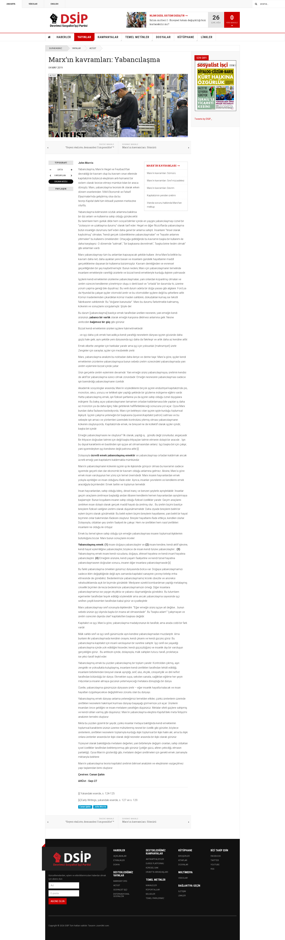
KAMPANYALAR (108, 37)
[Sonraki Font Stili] (71, 175)
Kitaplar (182, 860)
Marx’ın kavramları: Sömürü (161, 173)
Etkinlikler (119, 860)
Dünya (116, 864)
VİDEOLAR (33, 4)
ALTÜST (92, 48)
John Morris (100, 807)
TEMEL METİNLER (137, 37)
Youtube (215, 864)
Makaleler (151, 885)
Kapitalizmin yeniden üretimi (161, 195)
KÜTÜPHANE (185, 37)
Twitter (215, 860)
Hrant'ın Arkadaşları (157, 872)
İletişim (182, 891)
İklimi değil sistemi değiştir (167, 15)
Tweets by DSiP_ (203, 119)
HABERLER (64, 37)
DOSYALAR (163, 37)
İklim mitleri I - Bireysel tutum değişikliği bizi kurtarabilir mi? (178, 22)
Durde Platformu (155, 863)
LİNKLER (206, 37)
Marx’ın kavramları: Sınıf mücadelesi (165, 180)
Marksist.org (120, 881)
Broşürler (184, 856)
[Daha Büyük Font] (71, 170)
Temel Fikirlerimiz (155, 898)
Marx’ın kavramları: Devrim (160, 188)
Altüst (116, 885)
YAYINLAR (84, 37)
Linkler (182, 895)
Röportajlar (153, 890)
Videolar (183, 878)
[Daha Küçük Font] (50, 170)
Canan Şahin (85, 807)
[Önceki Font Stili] (50, 175)
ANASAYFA (11, 4)
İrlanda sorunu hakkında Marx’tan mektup (164, 205)
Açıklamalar (120, 856)
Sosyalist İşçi (120, 890)
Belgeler (150, 894)
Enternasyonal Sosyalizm (121, 895)
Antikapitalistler (155, 859)
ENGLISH (54, 4)
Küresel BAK (152, 868)
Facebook (216, 856)
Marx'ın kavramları (161, 165)
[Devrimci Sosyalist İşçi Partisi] (69, 20)
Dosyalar (183, 864)
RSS (212, 869)
